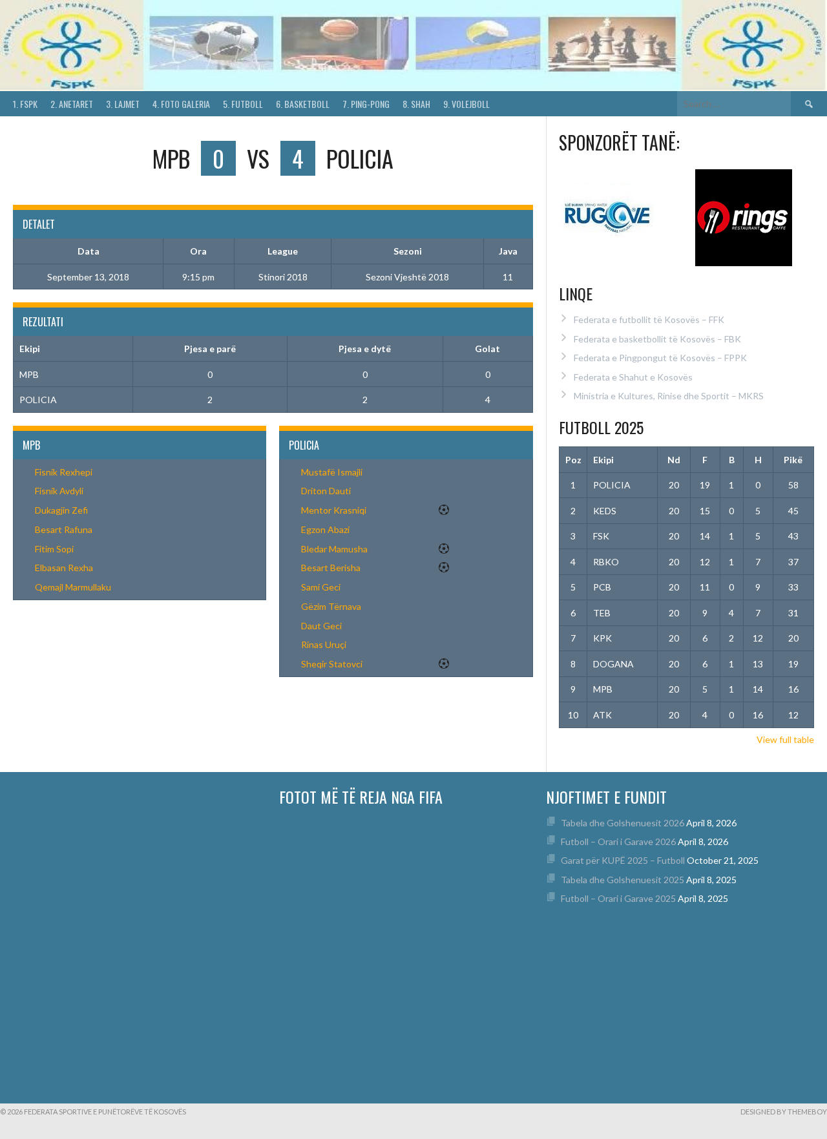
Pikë (793, 459)
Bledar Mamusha (334, 548)
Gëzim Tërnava (331, 606)
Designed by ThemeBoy (783, 1111)
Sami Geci (320, 586)
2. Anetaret (71, 103)
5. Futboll (243, 103)
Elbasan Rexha (64, 567)
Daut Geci (321, 625)
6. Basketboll (303, 103)
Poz (573, 459)
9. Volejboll (466, 103)
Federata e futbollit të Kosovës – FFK (649, 319)
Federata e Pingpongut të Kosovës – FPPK (660, 357)
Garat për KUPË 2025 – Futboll (623, 860)
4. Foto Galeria (181, 103)
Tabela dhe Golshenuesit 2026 (622, 822)
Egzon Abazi (325, 529)
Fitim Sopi (54, 548)
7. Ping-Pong (366, 103)
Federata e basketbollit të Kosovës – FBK (657, 338)
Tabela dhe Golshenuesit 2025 (622, 879)
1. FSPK (25, 103)
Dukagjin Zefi (61, 510)
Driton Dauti (326, 490)
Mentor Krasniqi (333, 510)
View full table (785, 739)
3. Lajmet (123, 103)
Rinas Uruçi (323, 644)
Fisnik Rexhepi (63, 471)
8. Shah (416, 103)
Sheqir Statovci (331, 663)
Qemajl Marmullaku (73, 586)
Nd (673, 459)
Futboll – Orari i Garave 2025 (618, 898)
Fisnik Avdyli (59, 490)
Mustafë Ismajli (331, 471)
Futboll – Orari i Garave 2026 (618, 841)
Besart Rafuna (63, 529)
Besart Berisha (331, 567)
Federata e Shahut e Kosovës (633, 376)
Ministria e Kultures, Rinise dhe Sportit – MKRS (669, 395)
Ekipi (603, 459)
